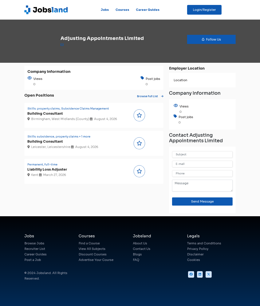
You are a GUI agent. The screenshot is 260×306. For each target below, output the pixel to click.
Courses (122, 10)
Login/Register (204, 10)
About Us (140, 243)
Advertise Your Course (96, 260)
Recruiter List (34, 249)
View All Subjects (92, 249)
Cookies (193, 260)
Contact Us (141, 249)
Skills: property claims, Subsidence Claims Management (68, 108)
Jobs (105, 10)
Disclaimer (195, 254)
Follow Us (213, 39)
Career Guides (148, 10)
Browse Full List (147, 96)
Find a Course (89, 243)
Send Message (202, 201)
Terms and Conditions (204, 243)
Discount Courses (93, 254)
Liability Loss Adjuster (47, 169)
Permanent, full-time (42, 164)
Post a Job (32, 260)
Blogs (137, 254)
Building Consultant (45, 113)
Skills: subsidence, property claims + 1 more (58, 136)
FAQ (136, 260)
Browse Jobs (34, 243)
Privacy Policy (197, 249)
